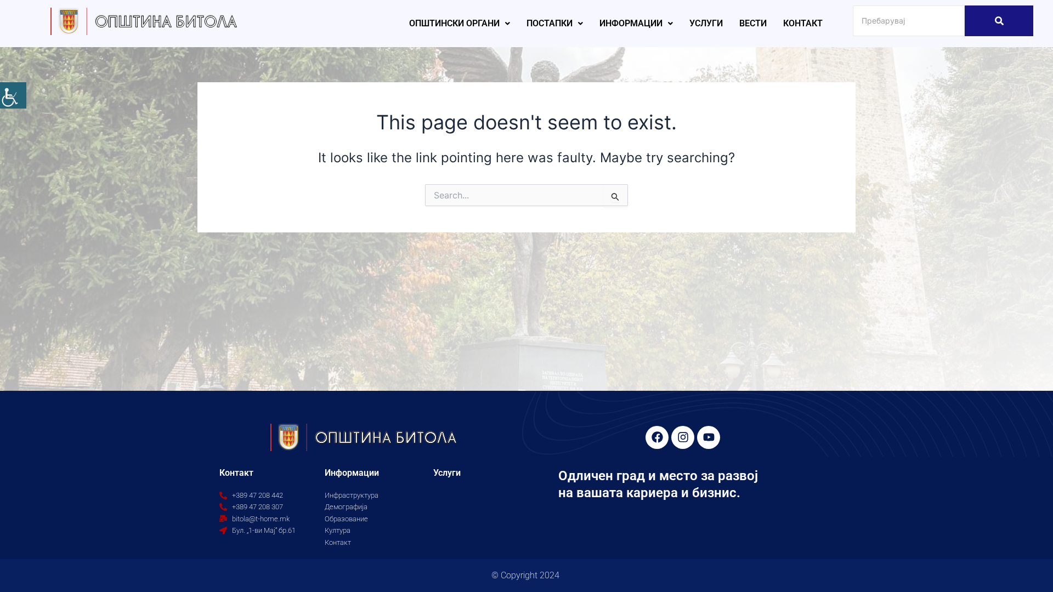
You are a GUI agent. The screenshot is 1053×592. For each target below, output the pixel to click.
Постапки (549, 23)
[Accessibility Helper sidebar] (13, 95)
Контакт (803, 23)
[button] (459, 23)
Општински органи (454, 23)
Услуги (706, 23)
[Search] (999, 20)
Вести (753, 23)
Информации (631, 23)
